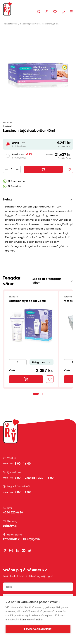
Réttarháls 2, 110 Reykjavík (21, 539)
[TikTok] (30, 550)
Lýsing (7, 199)
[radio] (8, 144)
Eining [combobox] (38, 362)
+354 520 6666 (13, 512)
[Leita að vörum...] (39, 11)
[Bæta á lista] (69, 169)
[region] (38, 71)
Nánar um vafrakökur (31, 619)
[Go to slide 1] (35, 394)
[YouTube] (23, 550)
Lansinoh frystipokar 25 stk (27, 301)
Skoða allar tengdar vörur (46, 280)
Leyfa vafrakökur (38, 629)
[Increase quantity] (17, 169)
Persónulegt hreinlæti (29, 24)
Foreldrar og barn (50, 24)
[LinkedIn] (17, 550)
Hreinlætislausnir (10, 24)
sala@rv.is (10, 526)
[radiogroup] (38, 150)
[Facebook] (5, 550)
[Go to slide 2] (42, 394)
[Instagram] (11, 550)
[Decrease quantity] (5, 169)
